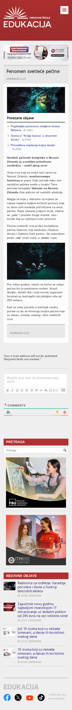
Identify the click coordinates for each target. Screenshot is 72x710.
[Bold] (7, 390)
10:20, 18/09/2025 (29, 662)
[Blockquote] (36, 390)
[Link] (45, 390)
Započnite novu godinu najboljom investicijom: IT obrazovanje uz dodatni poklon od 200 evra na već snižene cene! (43, 610)
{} (50, 390)
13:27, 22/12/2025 (29, 620)
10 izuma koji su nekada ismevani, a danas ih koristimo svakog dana (41, 653)
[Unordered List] (31, 390)
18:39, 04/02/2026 (29, 595)
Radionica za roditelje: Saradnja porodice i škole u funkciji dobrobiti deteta (42, 587)
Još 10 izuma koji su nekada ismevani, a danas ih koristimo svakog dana (41, 632)
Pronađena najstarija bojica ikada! (33, 145)
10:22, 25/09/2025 (29, 641)
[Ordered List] (26, 390)
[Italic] (12, 390)
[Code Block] (41, 390)
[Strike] (21, 390)
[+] (55, 390)
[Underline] (17, 390)
